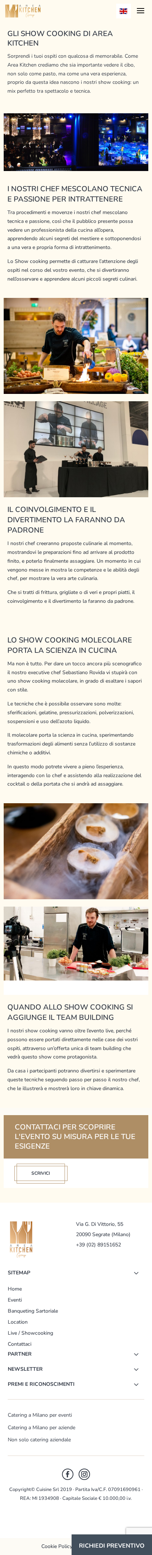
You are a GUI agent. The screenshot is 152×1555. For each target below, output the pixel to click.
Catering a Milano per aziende (41, 1427)
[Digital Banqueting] (76, 978)
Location (18, 1322)
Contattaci (19, 1344)
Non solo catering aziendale (39, 1439)
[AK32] (76, 392)
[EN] (123, 11)
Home (15, 1288)
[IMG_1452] (76, 495)
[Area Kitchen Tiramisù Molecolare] (76, 897)
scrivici (40, 1173)
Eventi (15, 1299)
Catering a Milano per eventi (40, 1415)
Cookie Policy (56, 1546)
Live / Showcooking (30, 1333)
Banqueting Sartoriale (33, 1310)
